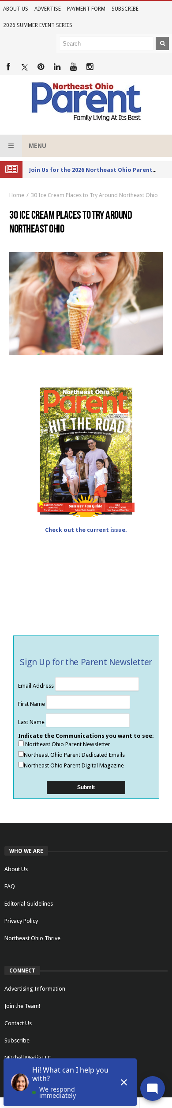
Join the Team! (22, 1006)
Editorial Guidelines (28, 903)
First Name (32, 704)
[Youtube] (73, 67)
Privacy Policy (21, 921)
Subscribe (125, 9)
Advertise (47, 9)
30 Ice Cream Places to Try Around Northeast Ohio (94, 195)
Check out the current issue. (86, 530)
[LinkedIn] (57, 67)
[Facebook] (8, 67)
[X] (24, 67)
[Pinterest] (41, 67)
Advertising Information (34, 988)
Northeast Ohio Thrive (32, 938)
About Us (15, 9)
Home (16, 195)
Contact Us (18, 1023)
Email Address (36, 685)
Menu (37, 145)
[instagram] (90, 67)
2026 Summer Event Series (37, 25)
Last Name (32, 722)
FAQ (9, 886)
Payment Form (86, 9)
